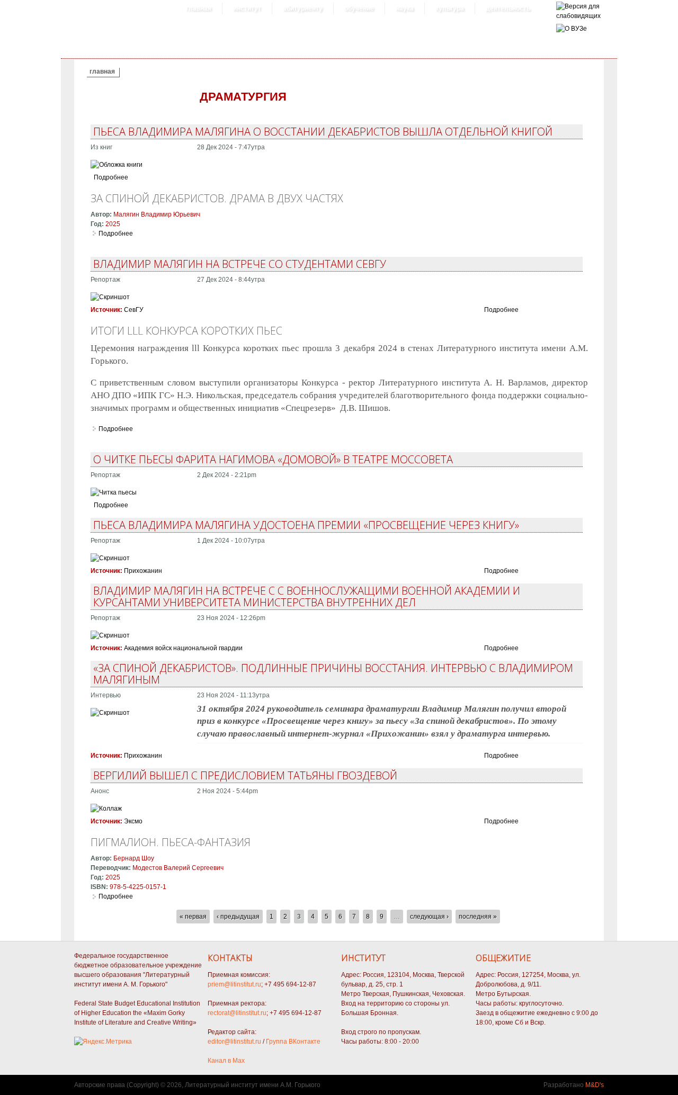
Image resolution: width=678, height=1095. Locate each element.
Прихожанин (143, 571)
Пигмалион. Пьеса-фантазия (171, 842)
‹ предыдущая (238, 916)
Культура (449, 8)
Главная (198, 8)
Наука (405, 8)
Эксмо (133, 821)
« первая (193, 916)
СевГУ (134, 309)
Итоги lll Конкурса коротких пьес (186, 331)
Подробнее (111, 177)
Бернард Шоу (133, 858)
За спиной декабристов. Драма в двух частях (217, 198)
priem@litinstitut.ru (234, 984)
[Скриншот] (110, 297)
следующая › (429, 916)
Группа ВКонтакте (293, 1041)
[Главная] (578, 16)
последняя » (478, 916)
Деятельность (508, 8)
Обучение (359, 8)
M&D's (594, 1085)
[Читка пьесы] (114, 492)
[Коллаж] (106, 808)
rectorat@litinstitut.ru (237, 1013)
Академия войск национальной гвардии (183, 648)
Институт (247, 8)
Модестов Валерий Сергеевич (178, 868)
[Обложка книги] (116, 164)
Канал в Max (226, 1060)
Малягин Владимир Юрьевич (156, 214)
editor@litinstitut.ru (234, 1041)
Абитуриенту (303, 8)
